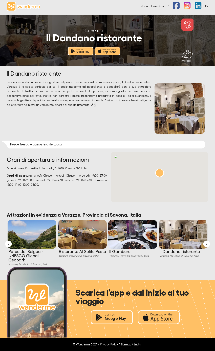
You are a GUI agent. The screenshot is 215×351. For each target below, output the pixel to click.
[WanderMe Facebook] (176, 8)
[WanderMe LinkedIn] (198, 8)
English (138, 344)
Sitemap (125, 344)
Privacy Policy (109, 344)
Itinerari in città (160, 6)
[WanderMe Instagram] (187, 8)
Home (144, 6)
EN (206, 6)
